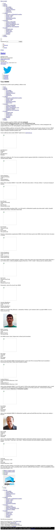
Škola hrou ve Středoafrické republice (14, 14)
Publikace (8, 33)
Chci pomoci (3, 63)
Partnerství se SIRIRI (10, 25)
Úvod (4, 3)
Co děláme (5, 13)
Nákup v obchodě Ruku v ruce (12, 24)
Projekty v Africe (9, 15)
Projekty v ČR (9, 16)
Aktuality (5, 4)
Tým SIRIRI (8, 7)
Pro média (5, 27)
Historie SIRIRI (9, 8)
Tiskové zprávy (9, 31)
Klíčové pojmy (9, 19)
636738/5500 (16, 524)
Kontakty (5, 36)
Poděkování (8, 10)
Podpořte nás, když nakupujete (12, 26)
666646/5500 (13, 522)
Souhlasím (33, 528)
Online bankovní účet (5, 59)
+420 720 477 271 (4, 62)
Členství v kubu (9, 505)
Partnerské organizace (10, 9)
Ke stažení (8, 32)
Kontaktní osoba (9, 29)
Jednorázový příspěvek (11, 23)
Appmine (14, 526)
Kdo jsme (5, 5)
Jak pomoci (5, 20)
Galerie (4, 35)
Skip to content (4, 1)
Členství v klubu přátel (10, 21)
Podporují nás (9, 12)
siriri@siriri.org (28, 132)
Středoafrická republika (11, 18)
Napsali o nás (9, 30)
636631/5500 (18, 521)
